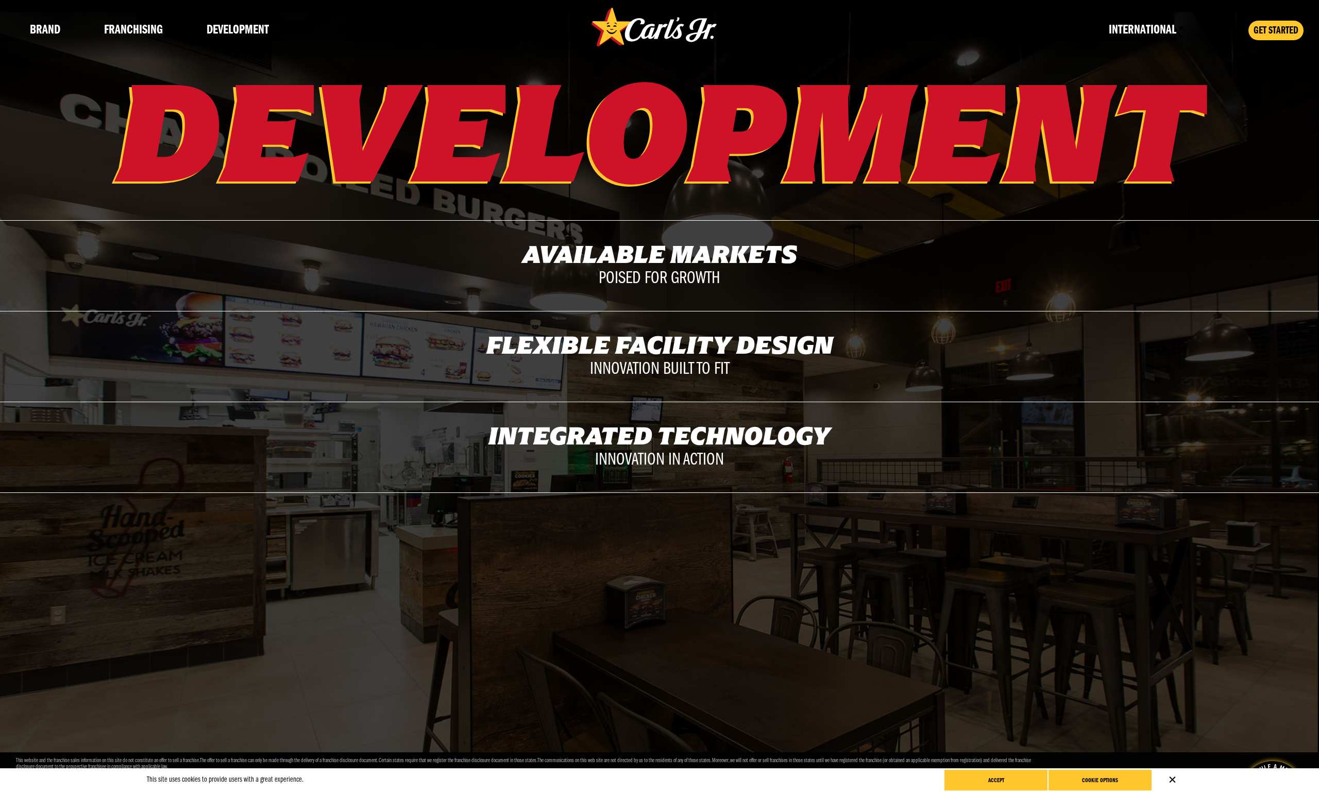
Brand (45, 30)
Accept (996, 781)
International (1142, 30)
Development (238, 30)
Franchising (133, 30)
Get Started (1276, 31)
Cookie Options (1100, 781)
